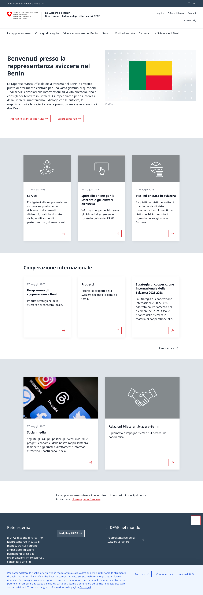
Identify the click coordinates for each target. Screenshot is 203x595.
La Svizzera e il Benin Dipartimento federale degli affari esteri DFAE (72, 14)
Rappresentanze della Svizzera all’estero (121, 539)
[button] (19, 33)
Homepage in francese (86, 499)
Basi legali (85, 587)
